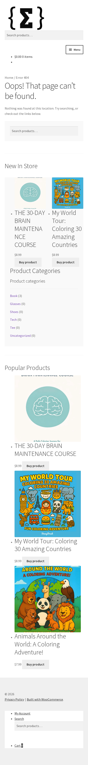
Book (13, 296)
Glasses (15, 304)
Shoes (14, 312)
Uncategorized (20, 335)
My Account (22, 713)
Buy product (28, 262)
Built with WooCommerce (45, 699)
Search (19, 719)
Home (9, 77)
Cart (19, 745)
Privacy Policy (14, 699)
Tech (13, 319)
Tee (12, 327)
